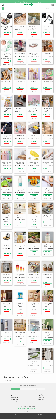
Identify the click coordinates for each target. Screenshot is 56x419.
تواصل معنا (41, 397)
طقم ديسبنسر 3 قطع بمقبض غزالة (20, 333)
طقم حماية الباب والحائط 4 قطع (20, 163)
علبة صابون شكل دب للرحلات (20, 82)
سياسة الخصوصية (15, 399)
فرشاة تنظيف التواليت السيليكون (47, 163)
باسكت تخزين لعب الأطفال (6, 216)
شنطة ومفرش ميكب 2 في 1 (6, 27)
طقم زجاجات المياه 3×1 (20, 275)
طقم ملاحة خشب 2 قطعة (47, 275)
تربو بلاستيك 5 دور (34, 216)
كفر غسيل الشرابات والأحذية (33, 163)
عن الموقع (41, 395)
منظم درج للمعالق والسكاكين (47, 216)
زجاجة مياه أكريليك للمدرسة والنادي (47, 246)
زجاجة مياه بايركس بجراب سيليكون (20, 216)
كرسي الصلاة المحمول (20, 53)
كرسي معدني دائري (47, 135)
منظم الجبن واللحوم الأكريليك (33, 54)
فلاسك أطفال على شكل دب (47, 109)
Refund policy (15, 402)
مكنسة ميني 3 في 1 (47, 26)
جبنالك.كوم (44, 415)
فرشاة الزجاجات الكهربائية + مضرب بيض (47, 334)
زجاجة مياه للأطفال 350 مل (47, 304)
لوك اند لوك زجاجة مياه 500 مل (20, 190)
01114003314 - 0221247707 (27, 408)
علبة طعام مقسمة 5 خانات (34, 275)
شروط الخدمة (41, 399)
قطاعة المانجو (34, 189)
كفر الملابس (47, 362)
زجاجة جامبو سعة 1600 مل (34, 82)
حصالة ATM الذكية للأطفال (20, 304)
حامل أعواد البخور (20, 108)
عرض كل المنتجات (15, 397)
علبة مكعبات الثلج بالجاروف (34, 362)
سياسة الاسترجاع (14, 395)
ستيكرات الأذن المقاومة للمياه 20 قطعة (6, 54)
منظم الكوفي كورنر (6, 245)
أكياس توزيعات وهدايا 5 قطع (47, 82)
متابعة (15, 389)
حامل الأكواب (6, 333)
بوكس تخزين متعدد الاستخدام (33, 333)
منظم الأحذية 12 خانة (20, 26)
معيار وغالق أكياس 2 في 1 (47, 190)
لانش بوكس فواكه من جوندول (6, 190)
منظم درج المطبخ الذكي (6, 275)
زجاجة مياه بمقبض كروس (6, 109)
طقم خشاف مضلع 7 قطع (33, 246)
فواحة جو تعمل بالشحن (6, 304)
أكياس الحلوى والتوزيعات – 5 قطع (33, 109)
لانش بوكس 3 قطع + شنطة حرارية (34, 304)
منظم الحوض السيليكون (34, 136)
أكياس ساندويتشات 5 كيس (6, 82)
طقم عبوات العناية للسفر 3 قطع (6, 163)
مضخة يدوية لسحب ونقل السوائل (6, 136)
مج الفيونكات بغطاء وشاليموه (33, 27)
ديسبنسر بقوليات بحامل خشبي (20, 246)
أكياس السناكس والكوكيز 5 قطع (20, 136)
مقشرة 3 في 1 (47, 53)
